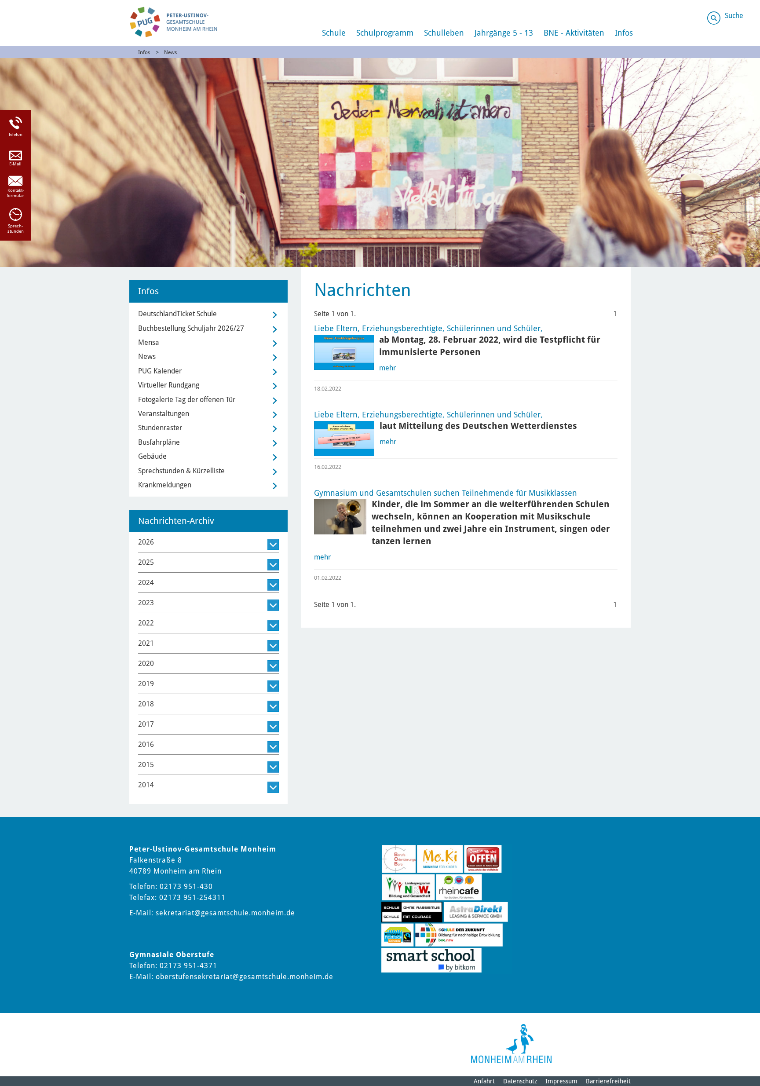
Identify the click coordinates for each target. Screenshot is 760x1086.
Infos (624, 32)
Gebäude (152, 456)
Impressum (561, 1081)
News (170, 52)
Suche (734, 15)
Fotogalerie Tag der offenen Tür (186, 399)
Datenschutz (520, 1081)
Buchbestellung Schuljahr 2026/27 (191, 328)
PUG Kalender (160, 371)
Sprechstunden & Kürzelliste (181, 471)
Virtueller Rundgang (168, 385)
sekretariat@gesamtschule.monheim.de (225, 913)
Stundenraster (160, 428)
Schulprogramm (384, 32)
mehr (387, 368)
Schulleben (444, 32)
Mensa (148, 342)
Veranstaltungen (163, 414)
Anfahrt (484, 1081)
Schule (334, 32)
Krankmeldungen (164, 485)
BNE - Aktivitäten (574, 32)
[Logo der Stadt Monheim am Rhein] (511, 1043)
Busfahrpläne (159, 442)
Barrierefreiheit (608, 1081)
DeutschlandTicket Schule (177, 314)
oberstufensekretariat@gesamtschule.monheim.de (244, 977)
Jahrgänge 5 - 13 (504, 32)
